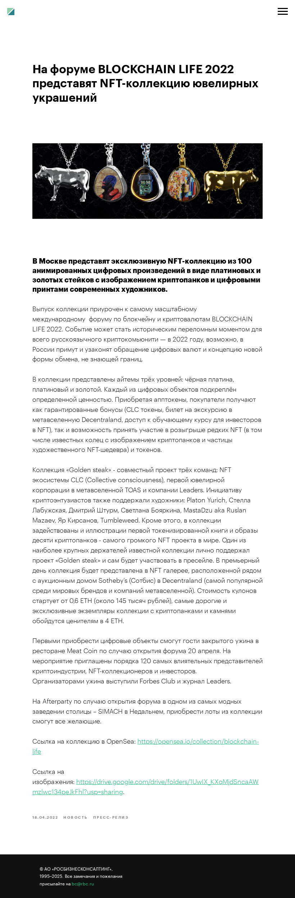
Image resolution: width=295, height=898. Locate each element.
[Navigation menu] (283, 11)
